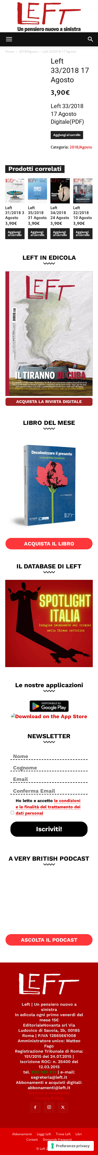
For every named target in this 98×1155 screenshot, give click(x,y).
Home (9, 51)
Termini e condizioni (49, 1092)
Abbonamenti (22, 1134)
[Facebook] (35, 1107)
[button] (9, 39)
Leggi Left (44, 1134)
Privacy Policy (49, 1098)
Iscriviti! (49, 829)
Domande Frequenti (57, 1139)
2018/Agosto (28, 51)
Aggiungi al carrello (66, 135)
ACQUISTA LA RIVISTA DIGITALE (49, 401)
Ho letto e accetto (48, 807)
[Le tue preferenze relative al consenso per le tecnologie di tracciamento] (71, 1146)
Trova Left (63, 1134)
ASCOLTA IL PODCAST (49, 940)
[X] (63, 1107)
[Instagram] (49, 1107)
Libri (79, 1134)
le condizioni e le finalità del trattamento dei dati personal (48, 807)
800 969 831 (43, 1072)
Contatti (32, 1139)
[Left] (49, 16)
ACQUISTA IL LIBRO (49, 544)
